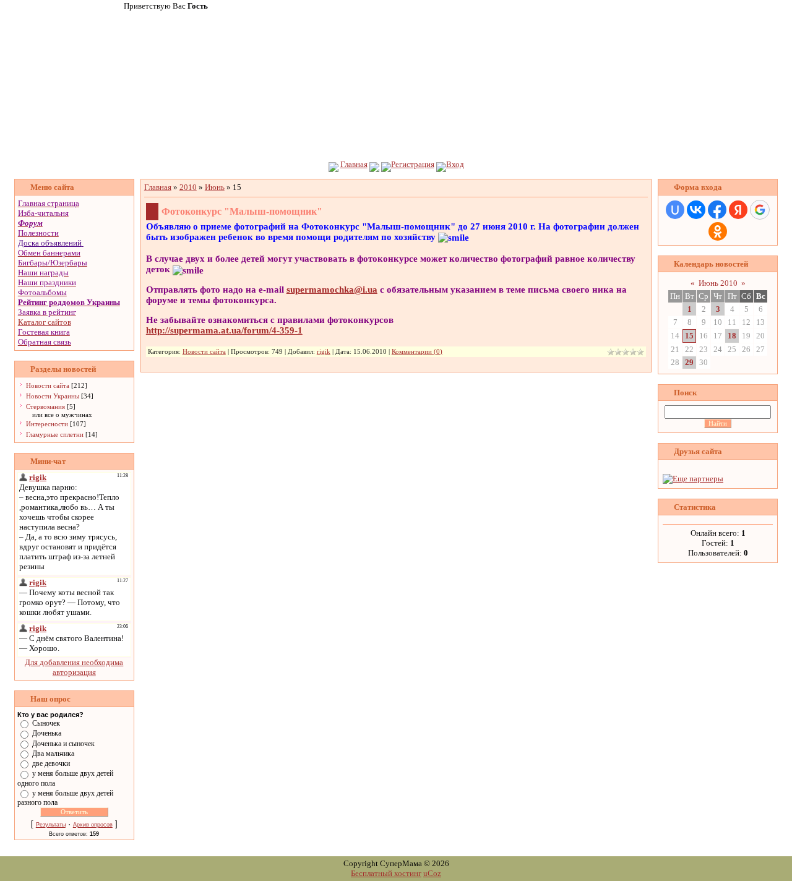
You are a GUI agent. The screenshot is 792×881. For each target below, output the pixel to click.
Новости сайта (47, 385)
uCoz (432, 873)
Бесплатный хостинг (386, 873)
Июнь (215, 187)
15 (689, 335)
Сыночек (46, 723)
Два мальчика (53, 753)
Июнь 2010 (718, 283)
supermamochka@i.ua (331, 289)
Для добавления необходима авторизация (74, 667)
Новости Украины (52, 396)
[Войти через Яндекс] (738, 209)
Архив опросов (93, 825)
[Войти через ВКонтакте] (696, 209)
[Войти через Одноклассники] (717, 231)
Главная (354, 164)
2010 (188, 187)
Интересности (47, 424)
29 (689, 362)
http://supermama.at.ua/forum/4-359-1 (224, 330)
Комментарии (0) (417, 351)
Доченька (46, 733)
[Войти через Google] (760, 210)
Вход (455, 164)
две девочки (51, 763)
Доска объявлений (50, 242)
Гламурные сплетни (55, 434)
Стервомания (45, 406)
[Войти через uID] (675, 209)
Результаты (51, 825)
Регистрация (412, 164)
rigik (323, 351)
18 (732, 335)
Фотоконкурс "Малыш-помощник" (241, 211)
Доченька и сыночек (63, 743)
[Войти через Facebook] (717, 209)
